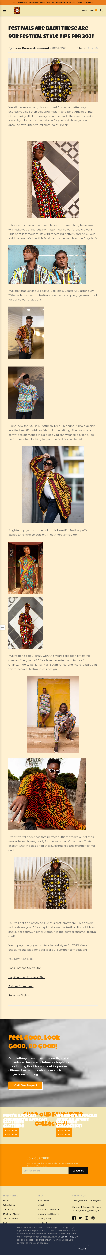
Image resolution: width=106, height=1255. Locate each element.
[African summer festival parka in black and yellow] (53, 886)
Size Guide (43, 1223)
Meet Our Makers (11, 1214)
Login (84, 10)
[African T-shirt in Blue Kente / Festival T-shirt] (53, 393)
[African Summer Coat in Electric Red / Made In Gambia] (53, 179)
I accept (81, 1249)
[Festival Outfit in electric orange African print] (53, 794)
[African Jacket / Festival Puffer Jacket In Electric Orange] (53, 484)
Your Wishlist (44, 1200)
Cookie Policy (67, 1237)
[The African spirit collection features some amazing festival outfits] (53, 714)
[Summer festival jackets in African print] (53, 264)
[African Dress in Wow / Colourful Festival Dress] (53, 568)
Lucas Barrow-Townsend (31, 48)
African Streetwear (20, 986)
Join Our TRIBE (10, 1218)
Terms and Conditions (48, 1209)
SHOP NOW (11, 1134)
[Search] (101, 10)
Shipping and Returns (48, 1214)
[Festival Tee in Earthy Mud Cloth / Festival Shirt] (53, 333)
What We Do (9, 1205)
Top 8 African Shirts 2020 (25, 968)
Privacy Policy (44, 1218)
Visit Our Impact (25, 1085)
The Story (8, 1209)
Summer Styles (19, 995)
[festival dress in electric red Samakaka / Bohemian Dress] (53, 623)
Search (41, 1205)
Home (6, 1200)
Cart (93, 10)
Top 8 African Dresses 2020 (26, 977)
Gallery (6, 1223)
